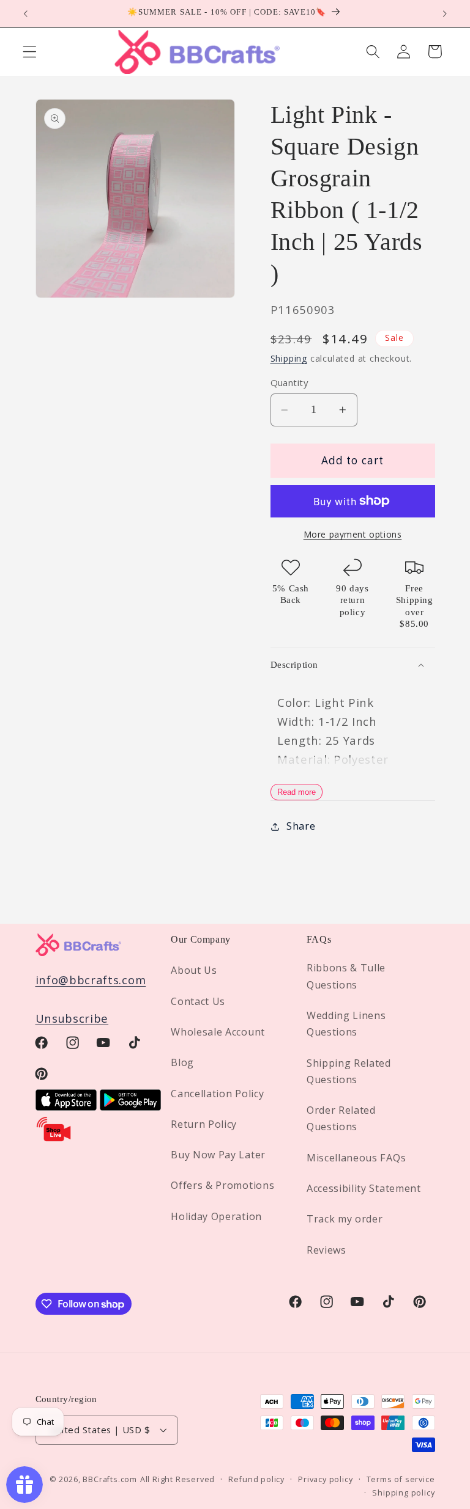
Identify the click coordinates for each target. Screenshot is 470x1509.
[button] (29, 51)
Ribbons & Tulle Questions (346, 976)
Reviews (326, 1250)
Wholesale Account (218, 1032)
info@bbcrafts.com (90, 979)
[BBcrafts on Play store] (130, 1106)
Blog (182, 1062)
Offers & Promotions (222, 1185)
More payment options (353, 534)
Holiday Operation (216, 1216)
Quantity (289, 382)
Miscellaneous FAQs (356, 1157)
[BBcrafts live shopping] (53, 1138)
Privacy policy (325, 1479)
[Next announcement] (444, 13)
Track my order (345, 1219)
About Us (194, 970)
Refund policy (256, 1479)
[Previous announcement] (25, 13)
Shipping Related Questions (349, 1071)
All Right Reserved (177, 1479)
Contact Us (198, 1001)
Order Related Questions (341, 1118)
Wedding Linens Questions (346, 1024)
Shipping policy (403, 1492)
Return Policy (204, 1124)
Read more (296, 792)
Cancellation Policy (217, 1093)
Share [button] (300, 826)
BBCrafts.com (110, 1479)
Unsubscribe (72, 1018)
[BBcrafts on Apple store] (66, 1106)
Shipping (288, 358)
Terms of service (401, 1479)
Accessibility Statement (364, 1188)
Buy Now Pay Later (218, 1154)
